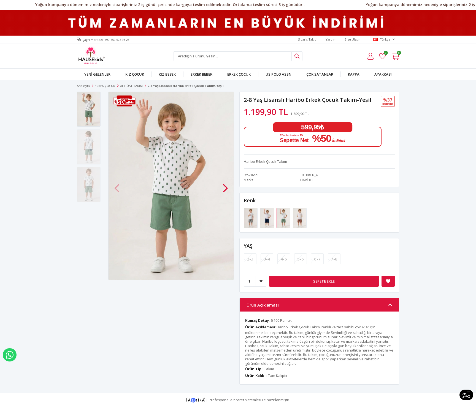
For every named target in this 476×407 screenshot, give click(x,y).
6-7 (317, 259)
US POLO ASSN (278, 74)
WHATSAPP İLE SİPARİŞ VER (10, 354)
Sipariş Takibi (307, 39)
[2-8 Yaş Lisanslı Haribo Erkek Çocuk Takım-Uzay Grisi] (251, 217)
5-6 (300, 259)
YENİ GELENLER (97, 74)
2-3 (250, 259)
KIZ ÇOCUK (134, 74)
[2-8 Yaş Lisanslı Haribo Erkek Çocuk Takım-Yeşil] (284, 217)
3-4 (267, 259)
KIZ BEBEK (167, 74)
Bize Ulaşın (353, 39)
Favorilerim (385, 54)
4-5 (283, 259)
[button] (225, 185)
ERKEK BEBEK (201, 74)
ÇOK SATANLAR (319, 74)
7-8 (334, 259)
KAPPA (353, 74)
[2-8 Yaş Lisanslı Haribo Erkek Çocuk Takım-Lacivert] (267, 217)
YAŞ (248, 246)
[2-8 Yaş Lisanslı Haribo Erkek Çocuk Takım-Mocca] (299, 217)
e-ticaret (237, 399)
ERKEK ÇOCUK (239, 74)
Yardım (331, 39)
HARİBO (306, 180)
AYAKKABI (383, 74)
